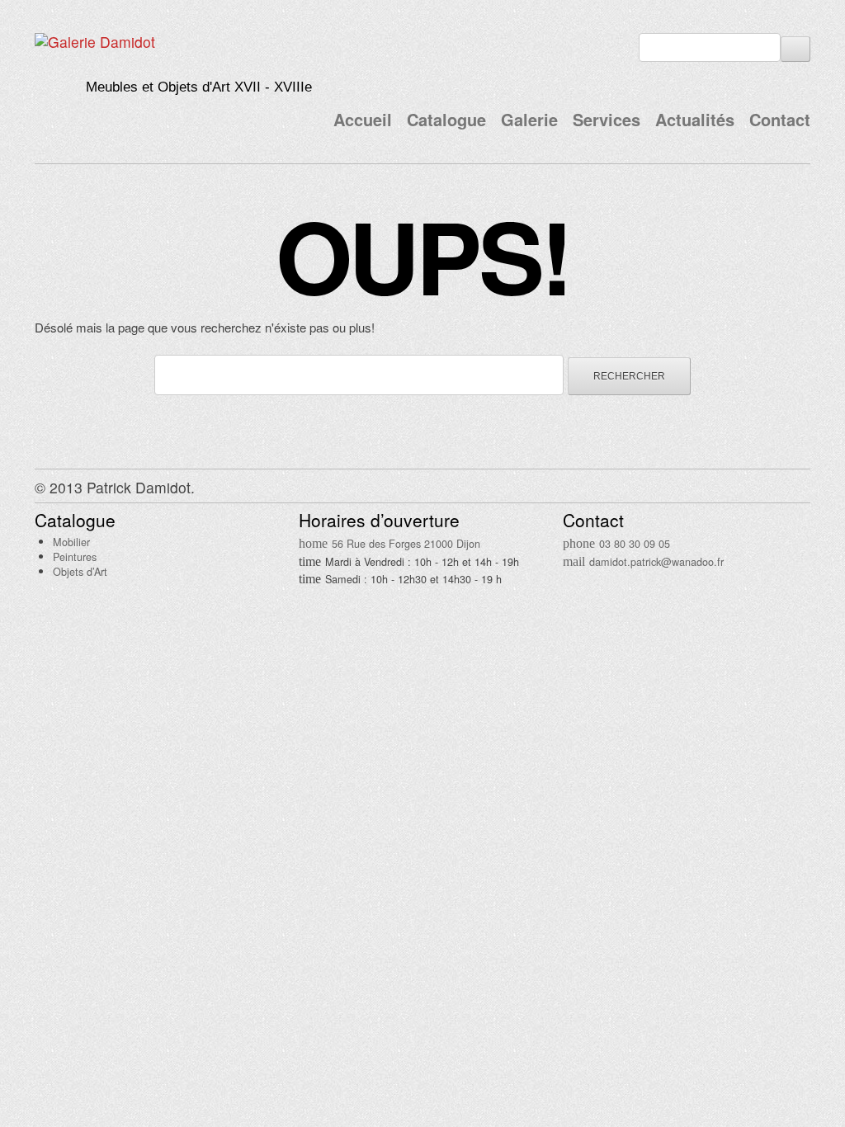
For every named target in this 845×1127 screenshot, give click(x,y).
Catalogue (446, 119)
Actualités (694, 119)
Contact (779, 119)
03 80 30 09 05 (634, 543)
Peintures (75, 556)
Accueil (362, 119)
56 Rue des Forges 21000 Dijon (406, 543)
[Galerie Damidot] (95, 41)
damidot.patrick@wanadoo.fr (656, 561)
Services (606, 119)
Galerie (529, 119)
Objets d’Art (80, 571)
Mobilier (71, 541)
